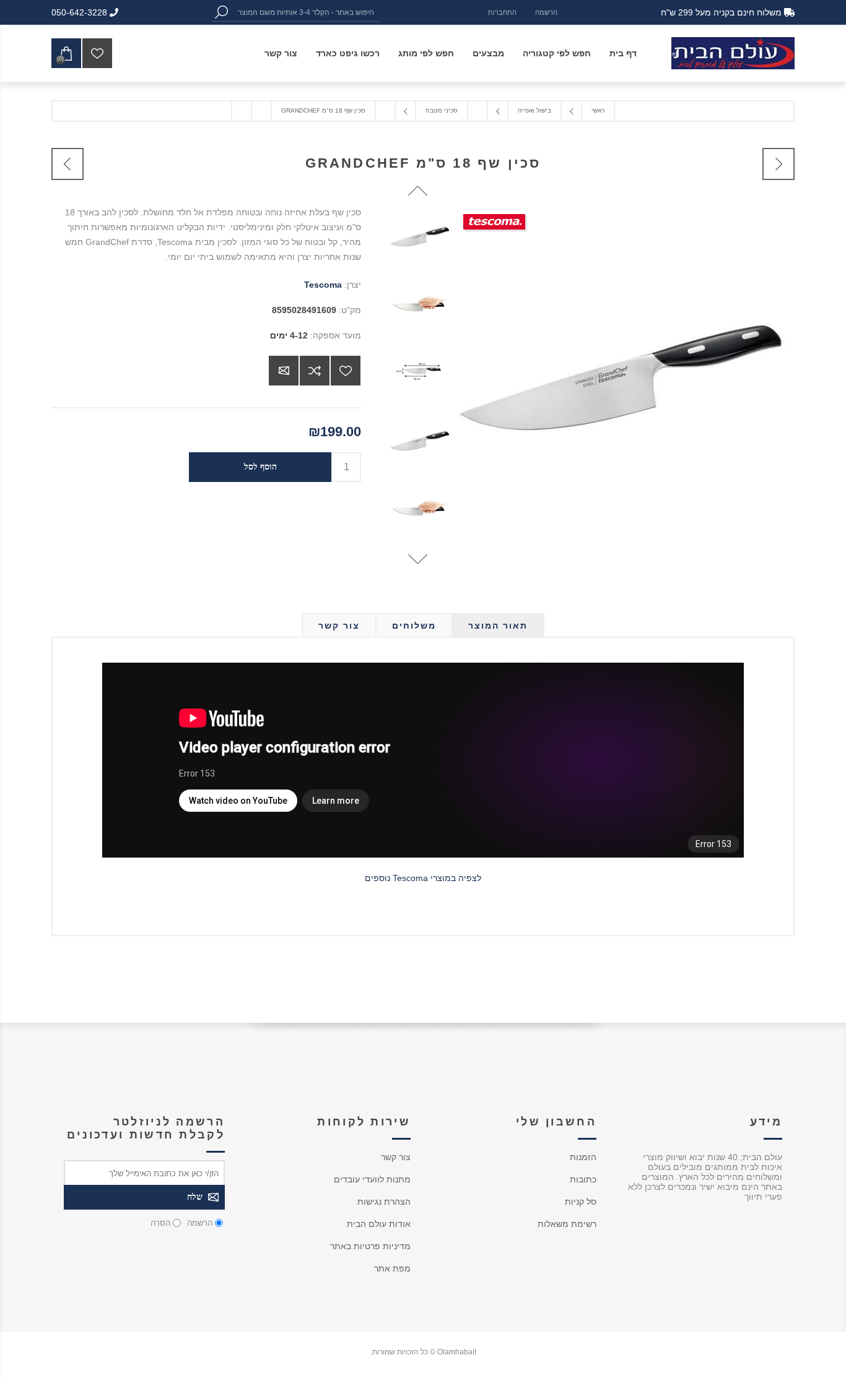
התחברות (502, 12)
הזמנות (583, 1157)
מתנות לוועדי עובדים (372, 1179)
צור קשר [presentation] (339, 625)
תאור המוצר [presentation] (498, 625)
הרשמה (546, 12)
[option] (418, 239)
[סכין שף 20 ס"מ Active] (67, 164)
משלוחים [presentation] (414, 625)
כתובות (583, 1179)
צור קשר (396, 1157)
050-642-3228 (80, 12)
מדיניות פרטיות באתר (370, 1246)
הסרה (160, 1223)
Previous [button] (418, 191)
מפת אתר (392, 1268)
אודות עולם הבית (379, 1224)
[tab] (497, 625)
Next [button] (418, 559)
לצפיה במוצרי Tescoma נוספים (423, 878)
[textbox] (304, 12)
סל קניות (580, 1202)
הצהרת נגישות (384, 1202)
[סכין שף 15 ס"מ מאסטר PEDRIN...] (778, 164)
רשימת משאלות (567, 1224)
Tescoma (323, 285)
